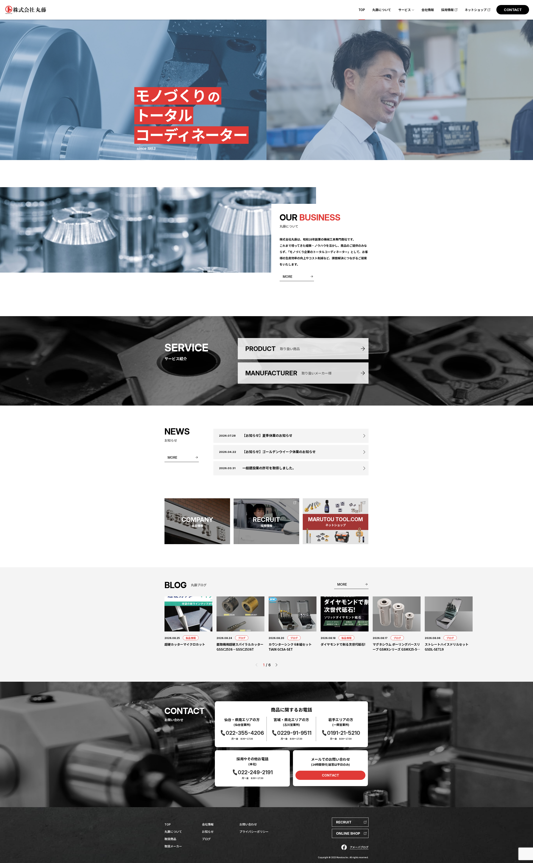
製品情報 (191, 638)
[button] (276, 664)
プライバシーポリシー (254, 831)
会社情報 (208, 824)
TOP (167, 824)
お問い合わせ (248, 824)
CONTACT (330, 775)
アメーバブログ (359, 847)
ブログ (241, 638)
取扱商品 (170, 839)
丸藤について (173, 831)
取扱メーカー (173, 846)
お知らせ (208, 831)
